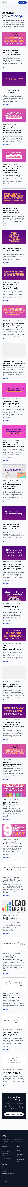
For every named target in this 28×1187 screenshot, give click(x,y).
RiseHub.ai (19, 1157)
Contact (4, 1171)
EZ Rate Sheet (20, 1159)
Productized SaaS (6, 1158)
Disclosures (18, 1183)
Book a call (4, 1169)
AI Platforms (5, 1153)
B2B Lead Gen (5, 1155)
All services (4, 1149)
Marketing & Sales (6, 1151)
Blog (18, 1161)
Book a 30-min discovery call (14, 1114)
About (3, 1166)
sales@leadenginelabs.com (8, 1173)
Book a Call (22, 2)
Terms (13, 1183)
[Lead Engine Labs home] (4, 2)
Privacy (8, 1183)
